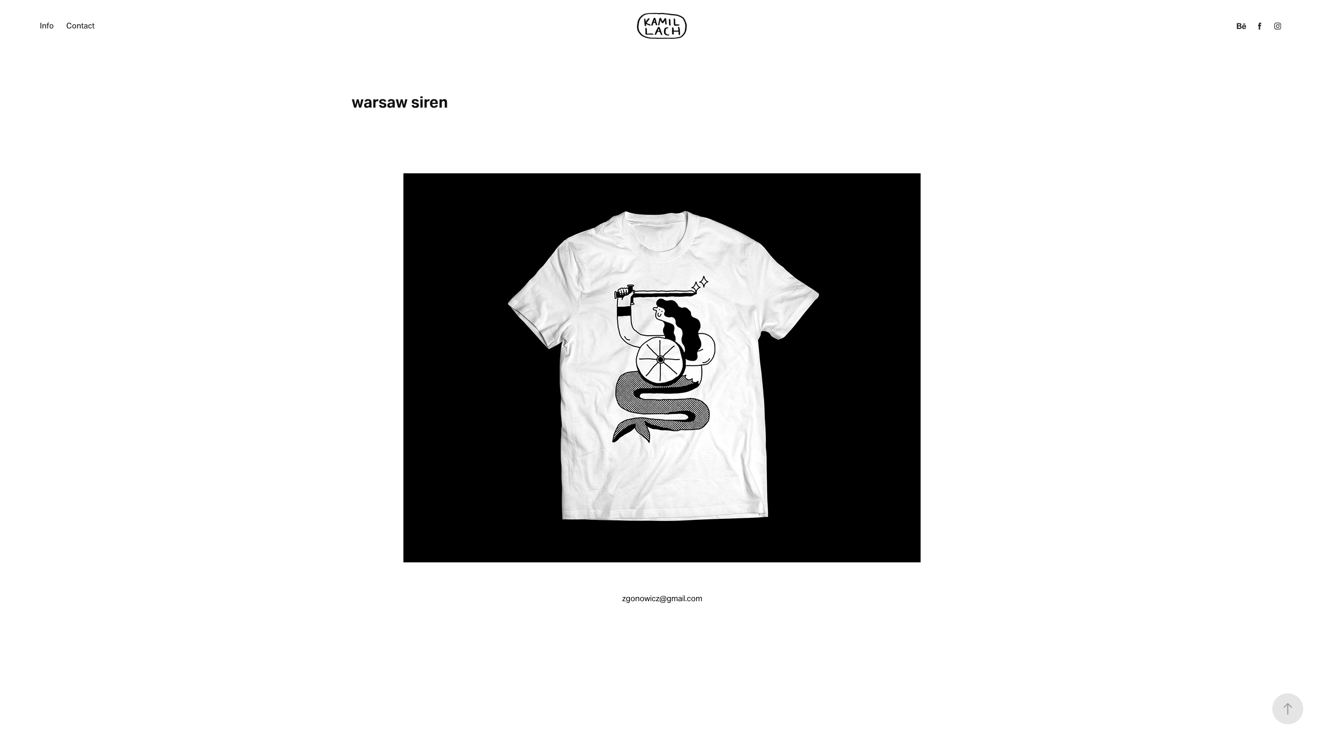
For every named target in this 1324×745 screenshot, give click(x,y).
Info (47, 26)
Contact (80, 26)
